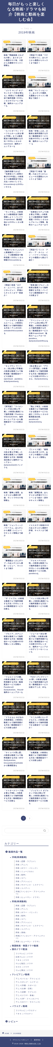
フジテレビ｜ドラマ (24, 954)
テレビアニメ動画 (21, 974)
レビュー (13, 1021)
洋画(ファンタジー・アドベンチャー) (30, 893)
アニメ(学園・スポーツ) (26, 985)
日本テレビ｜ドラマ (24, 957)
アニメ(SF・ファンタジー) (27, 999)
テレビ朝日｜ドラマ (24, 964)
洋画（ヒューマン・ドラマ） (28, 897)
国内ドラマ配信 (19, 949)
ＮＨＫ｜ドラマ (22, 967)
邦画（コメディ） (23, 929)
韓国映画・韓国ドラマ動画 (25, 946)
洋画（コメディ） (23, 888)
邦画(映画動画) (19, 901)
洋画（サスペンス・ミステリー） (30, 885)
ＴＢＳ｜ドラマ (22, 960)
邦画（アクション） (24, 922)
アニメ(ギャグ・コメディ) (27, 982)
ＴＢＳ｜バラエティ (24, 1014)
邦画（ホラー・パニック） (27, 912)
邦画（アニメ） (22, 909)
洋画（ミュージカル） (25, 871)
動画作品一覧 (16, 852)
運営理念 (37, 1040)
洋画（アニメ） (22, 865)
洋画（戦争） (21, 875)
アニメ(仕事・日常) (24, 989)
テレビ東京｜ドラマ (24, 970)
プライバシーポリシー (21, 1040)
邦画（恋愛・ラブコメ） (26, 906)
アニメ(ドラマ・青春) (25, 995)
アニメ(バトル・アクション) (28, 979)
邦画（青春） (21, 932)
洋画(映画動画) (19, 857)
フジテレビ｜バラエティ (26, 1010)
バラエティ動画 (19, 1006)
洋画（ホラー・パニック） (27, 868)
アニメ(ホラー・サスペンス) (28, 1002)
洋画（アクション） (24, 881)
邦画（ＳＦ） (21, 919)
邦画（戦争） (21, 916)
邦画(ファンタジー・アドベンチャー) (30, 937)
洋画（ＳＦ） (21, 878)
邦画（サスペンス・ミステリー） (30, 926)
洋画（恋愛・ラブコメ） (26, 861)
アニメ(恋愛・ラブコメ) (26, 992)
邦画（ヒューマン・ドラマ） (28, 942)
